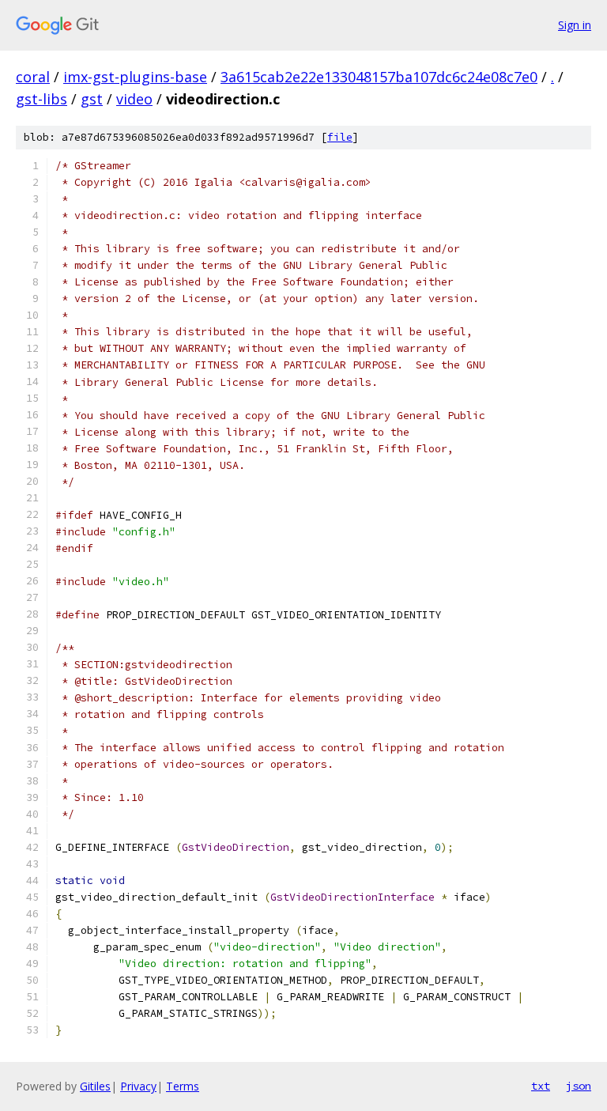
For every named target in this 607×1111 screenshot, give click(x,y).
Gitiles (95, 1086)
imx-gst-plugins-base (135, 76)
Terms (182, 1086)
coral (33, 76)
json (578, 1086)
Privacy (138, 1086)
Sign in (574, 24)
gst (92, 98)
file (340, 137)
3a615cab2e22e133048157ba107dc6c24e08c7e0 (379, 76)
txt (540, 1086)
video (134, 98)
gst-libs (41, 98)
